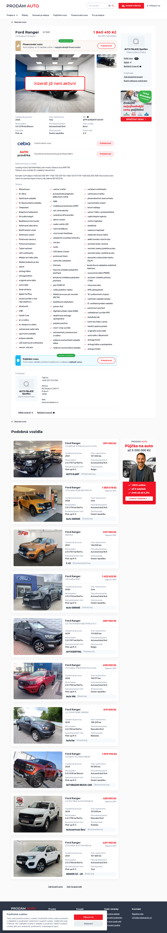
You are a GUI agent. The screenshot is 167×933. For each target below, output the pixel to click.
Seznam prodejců (40, 15)
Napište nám (137, 914)
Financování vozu (79, 15)
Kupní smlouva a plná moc (135, 81)
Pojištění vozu (60, 15)
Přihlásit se (154, 6)
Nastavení (88, 924)
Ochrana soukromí (112, 921)
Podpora (11, 15)
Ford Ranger (73, 443)
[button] (45, 412)
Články (25, 15)
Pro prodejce (98, 15)
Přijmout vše (88, 917)
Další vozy (128, 58)
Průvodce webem (112, 914)
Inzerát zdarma (133, 5)
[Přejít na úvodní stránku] (23, 5)
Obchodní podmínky (113, 918)
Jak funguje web (74, 887)
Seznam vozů (20, 22)
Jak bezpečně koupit (133, 77)
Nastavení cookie (112, 925)
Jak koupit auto (55, 887)
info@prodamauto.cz (142, 918)
